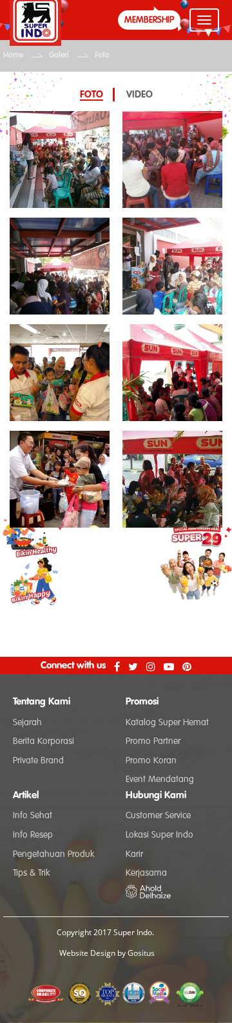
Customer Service (158, 815)
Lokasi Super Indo (159, 835)
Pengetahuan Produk (53, 854)
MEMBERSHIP (149, 20)
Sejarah (27, 722)
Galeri (59, 55)
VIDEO (139, 94)
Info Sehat (32, 815)
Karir (134, 854)
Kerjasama (146, 873)
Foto (102, 55)
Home (13, 55)
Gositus (141, 952)
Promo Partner (153, 741)
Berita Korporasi (43, 741)
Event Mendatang (160, 779)
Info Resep (33, 835)
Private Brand (38, 760)
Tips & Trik (31, 873)
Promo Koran (151, 760)
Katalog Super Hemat (167, 722)
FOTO (91, 94)
